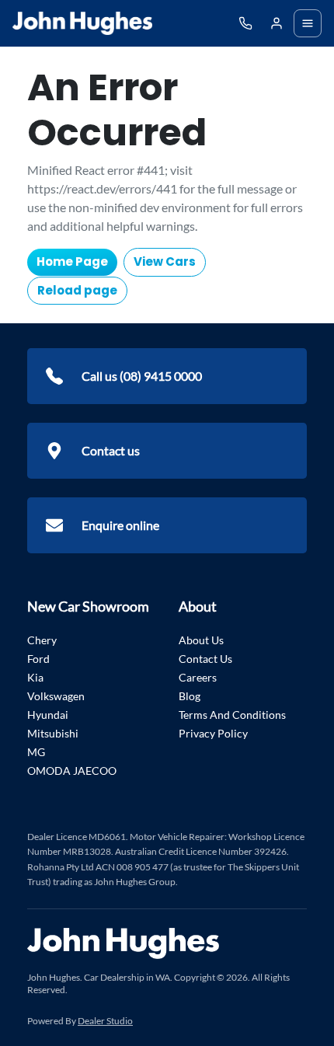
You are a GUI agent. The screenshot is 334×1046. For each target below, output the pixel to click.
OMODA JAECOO (72, 770)
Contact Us (205, 658)
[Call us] (245, 23)
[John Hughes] (82, 23)
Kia (35, 677)
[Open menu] (308, 23)
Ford (38, 658)
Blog (189, 696)
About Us (201, 640)
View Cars (165, 261)
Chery (42, 640)
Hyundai (47, 714)
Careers (198, 677)
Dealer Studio (105, 1021)
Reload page (77, 290)
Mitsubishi (52, 733)
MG (36, 751)
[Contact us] (277, 23)
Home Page (72, 261)
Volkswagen (56, 696)
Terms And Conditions (232, 714)
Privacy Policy (213, 733)
